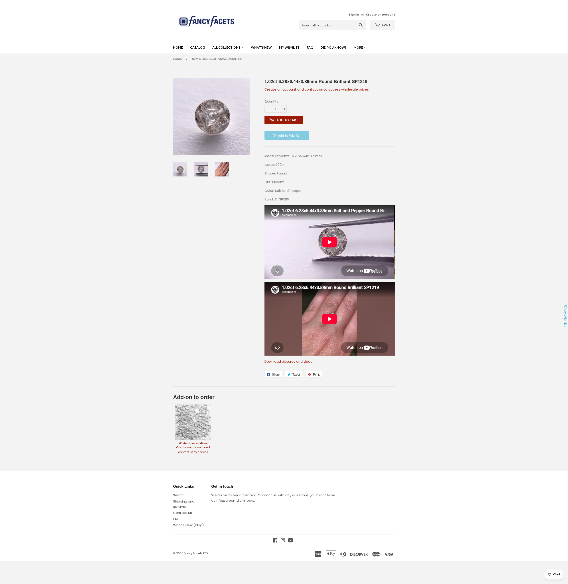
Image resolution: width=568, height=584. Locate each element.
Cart (385, 25)
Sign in (354, 14)
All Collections (226, 47)
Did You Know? (333, 47)
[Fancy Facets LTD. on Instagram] (283, 540)
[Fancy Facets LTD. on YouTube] (290, 540)
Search (179, 495)
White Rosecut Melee (193, 443)
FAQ (310, 47)
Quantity (271, 101)
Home (178, 47)
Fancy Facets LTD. (196, 553)
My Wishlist (289, 47)
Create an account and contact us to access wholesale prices (316, 89)
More (358, 47)
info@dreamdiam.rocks (235, 500)
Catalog (197, 47)
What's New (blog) (188, 525)
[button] (286, 135)
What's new (261, 47)
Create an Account (380, 14)
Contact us (182, 512)
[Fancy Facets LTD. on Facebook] (275, 540)
